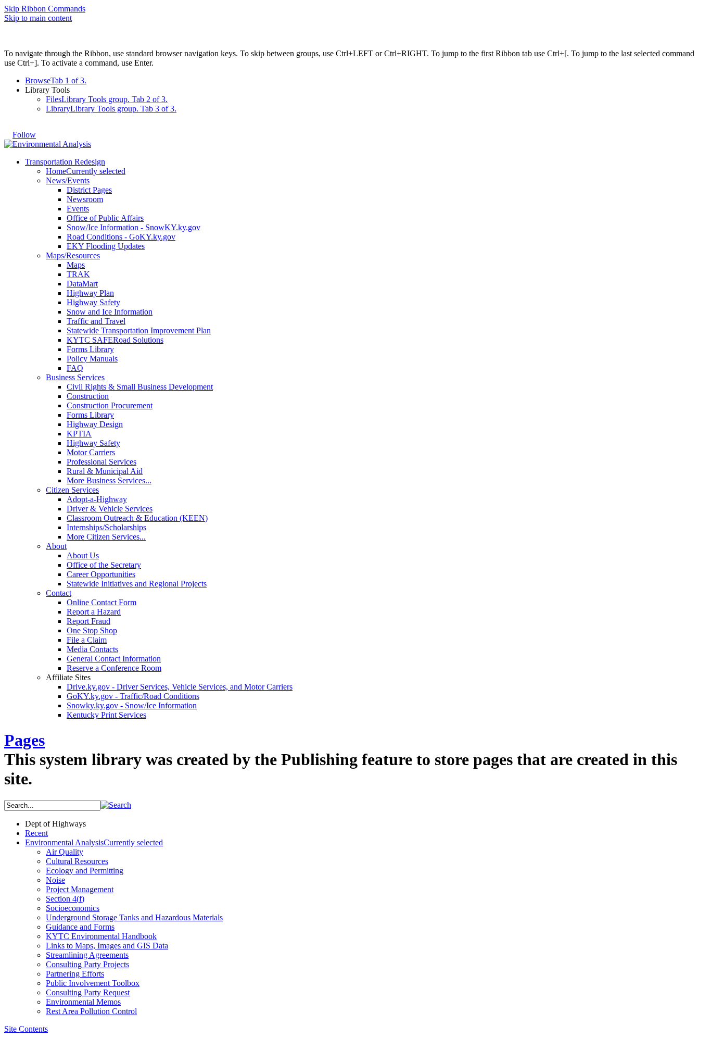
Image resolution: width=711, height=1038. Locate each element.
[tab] (366, 80)
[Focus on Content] (46, 129)
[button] (115, 805)
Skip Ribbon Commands (44, 8)
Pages (24, 740)
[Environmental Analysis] (47, 144)
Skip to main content (38, 18)
